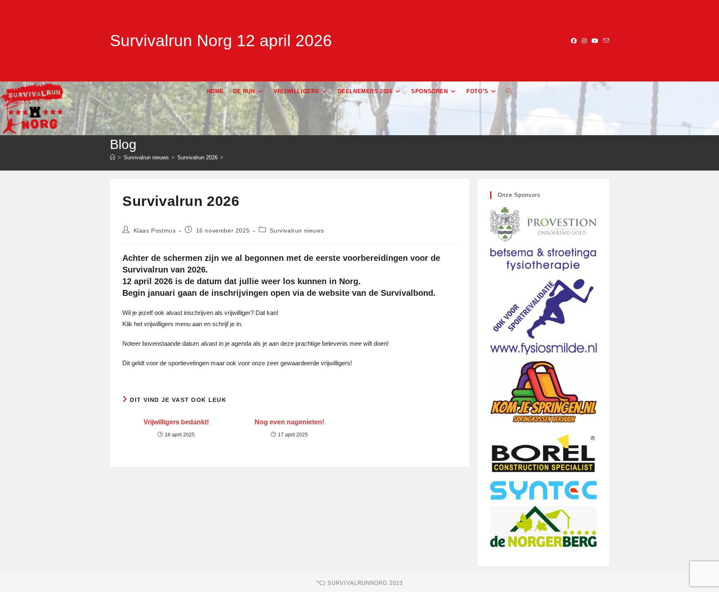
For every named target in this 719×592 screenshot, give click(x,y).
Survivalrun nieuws (297, 230)
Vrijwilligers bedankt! (176, 422)
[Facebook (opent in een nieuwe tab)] (573, 41)
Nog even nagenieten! (289, 422)
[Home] (112, 157)
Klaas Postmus (155, 230)
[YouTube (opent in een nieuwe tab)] (595, 41)
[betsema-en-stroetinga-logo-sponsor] (543, 301)
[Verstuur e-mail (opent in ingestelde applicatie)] (605, 41)
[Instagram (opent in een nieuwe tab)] (584, 41)
